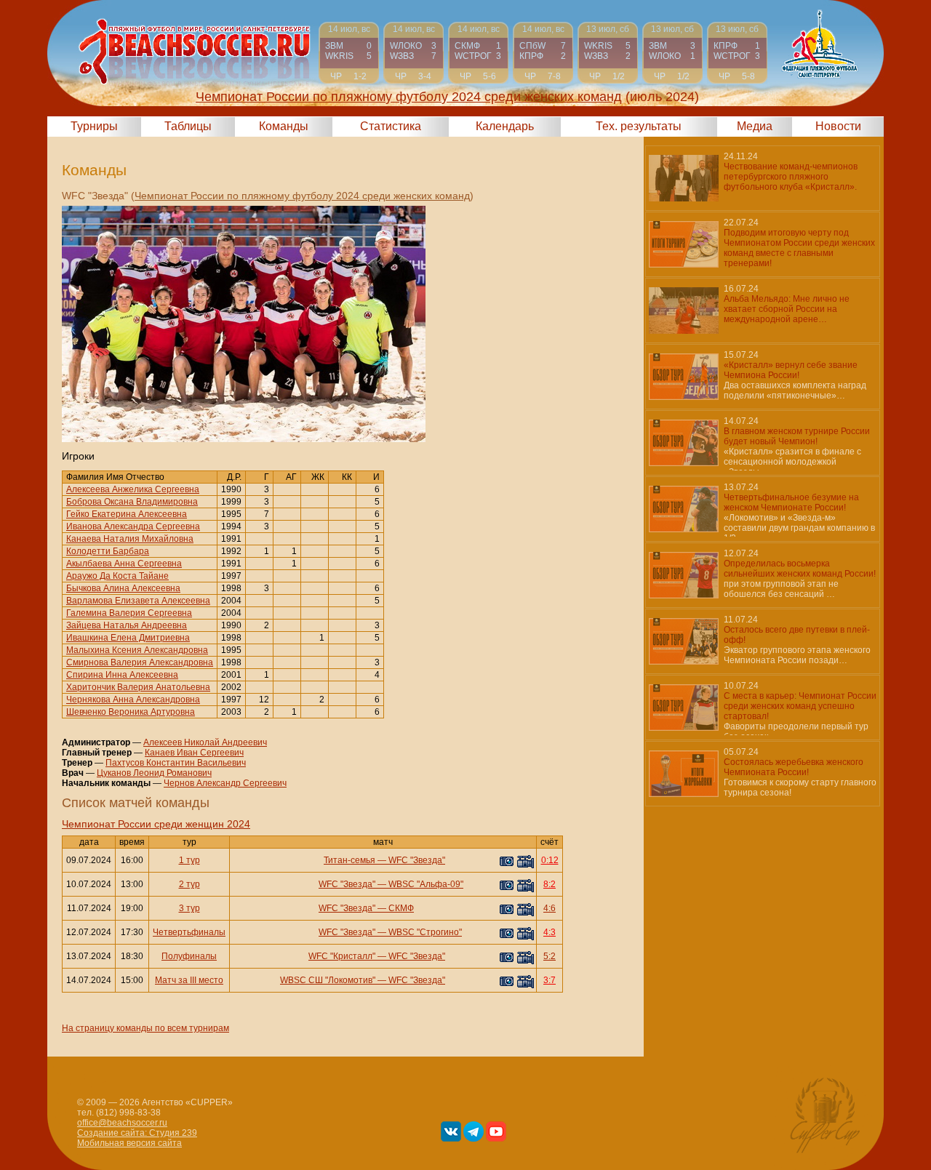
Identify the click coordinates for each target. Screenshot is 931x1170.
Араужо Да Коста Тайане (117, 576)
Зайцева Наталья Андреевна (126, 625)
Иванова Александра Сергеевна (133, 526)
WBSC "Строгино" (425, 932)
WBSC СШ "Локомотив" (327, 980)
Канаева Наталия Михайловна (129, 539)
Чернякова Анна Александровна (133, 699)
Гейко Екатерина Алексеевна (126, 514)
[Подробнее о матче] (349, 53)
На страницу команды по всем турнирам (145, 1028)
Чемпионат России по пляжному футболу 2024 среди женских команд (302, 195)
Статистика (390, 126)
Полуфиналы (189, 956)
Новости (838, 126)
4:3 (549, 932)
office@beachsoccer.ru (122, 1123)
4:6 (549, 908)
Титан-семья (349, 860)
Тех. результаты (639, 126)
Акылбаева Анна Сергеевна (124, 563)
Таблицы (188, 126)
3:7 (549, 980)
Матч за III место (189, 980)
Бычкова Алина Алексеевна (123, 588)
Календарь (505, 126)
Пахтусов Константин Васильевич (175, 763)
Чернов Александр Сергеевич (225, 783)
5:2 (549, 956)
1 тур (189, 860)
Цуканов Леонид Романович (154, 773)
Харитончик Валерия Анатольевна (138, 687)
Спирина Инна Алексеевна (122, 675)
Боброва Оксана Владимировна (132, 502)
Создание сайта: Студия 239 (137, 1133)
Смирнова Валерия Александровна (139, 662)
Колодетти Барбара (107, 551)
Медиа (754, 126)
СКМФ (401, 908)
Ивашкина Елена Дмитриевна (128, 638)
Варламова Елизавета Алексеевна (138, 601)
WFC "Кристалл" (341, 956)
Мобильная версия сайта (129, 1143)
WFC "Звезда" (416, 860)
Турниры (94, 126)
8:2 (549, 884)
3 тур (189, 908)
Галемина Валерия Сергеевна (129, 613)
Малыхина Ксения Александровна (137, 650)
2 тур (189, 884)
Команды (283, 126)
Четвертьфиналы (189, 932)
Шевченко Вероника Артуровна (130, 712)
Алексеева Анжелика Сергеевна (132, 489)
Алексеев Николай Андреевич (205, 742)
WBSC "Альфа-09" (425, 884)
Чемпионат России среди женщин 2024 (156, 824)
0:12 (550, 860)
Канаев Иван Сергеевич (194, 753)
